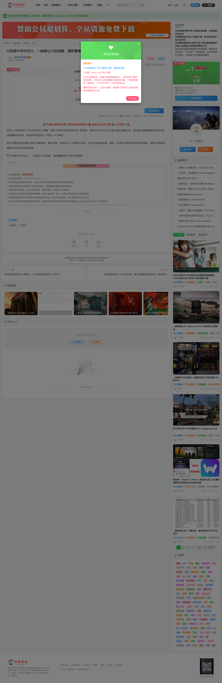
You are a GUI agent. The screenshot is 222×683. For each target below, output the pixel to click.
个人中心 (132, 98)
